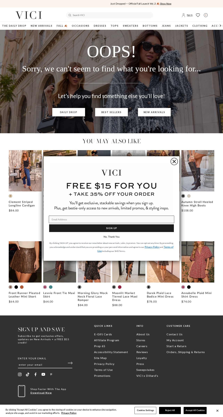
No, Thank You (112, 236)
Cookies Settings (145, 410)
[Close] (217, 410)
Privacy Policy (68, 413)
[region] (111, 411)
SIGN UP (111, 228)
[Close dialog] (174, 161)
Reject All (170, 410)
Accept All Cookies (195, 410)
